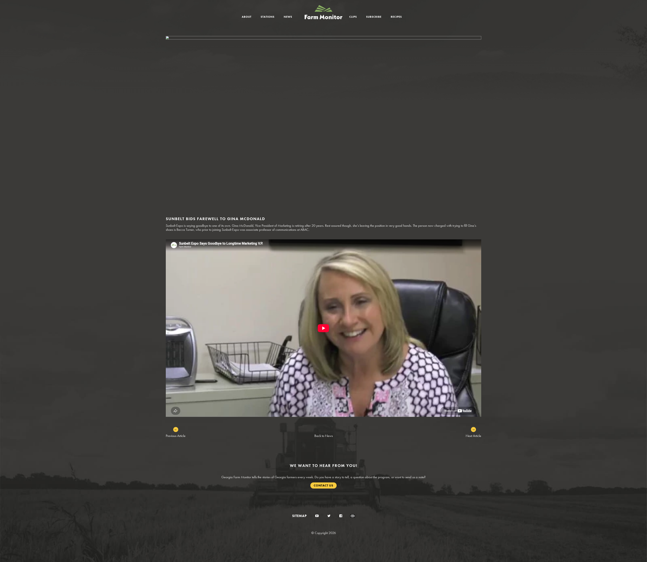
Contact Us (323, 485)
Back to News (323, 436)
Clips (353, 17)
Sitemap (299, 516)
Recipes (396, 17)
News (288, 17)
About (246, 17)
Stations (267, 17)
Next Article (473, 436)
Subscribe (373, 17)
